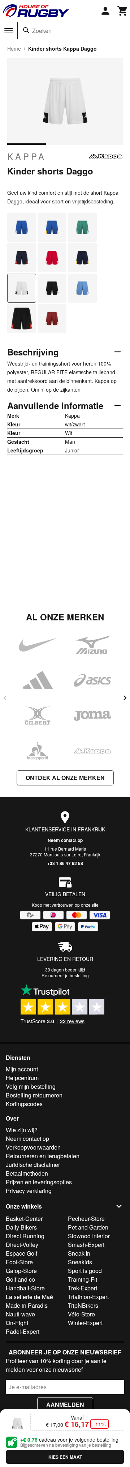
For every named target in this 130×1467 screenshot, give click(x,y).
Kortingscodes (24, 1104)
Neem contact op (65, 840)
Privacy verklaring (29, 1190)
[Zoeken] (26, 30)
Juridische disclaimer (33, 1164)
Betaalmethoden (27, 1173)
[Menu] (8, 30)
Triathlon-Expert (88, 1297)
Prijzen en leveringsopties (39, 1182)
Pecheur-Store (86, 1218)
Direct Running (25, 1236)
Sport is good (85, 1270)
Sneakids (80, 1262)
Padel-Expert (22, 1331)
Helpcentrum (22, 1078)
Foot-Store (19, 1262)
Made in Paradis (27, 1305)
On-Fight (17, 1323)
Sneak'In (79, 1253)
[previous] (5, 698)
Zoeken (42, 30)
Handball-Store (25, 1288)
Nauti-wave (20, 1314)
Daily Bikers (21, 1227)
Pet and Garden (88, 1227)
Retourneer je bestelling (65, 975)
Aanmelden (65, 1404)
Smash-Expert (86, 1244)
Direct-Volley (22, 1244)
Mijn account (22, 1069)
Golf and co (20, 1279)
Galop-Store (21, 1270)
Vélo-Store (81, 1314)
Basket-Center (24, 1218)
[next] (125, 698)
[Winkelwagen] (123, 11)
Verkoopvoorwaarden (33, 1147)
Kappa (26, 156)
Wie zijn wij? (22, 1130)
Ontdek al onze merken (65, 777)
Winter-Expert (85, 1323)
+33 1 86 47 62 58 (65, 863)
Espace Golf (21, 1253)
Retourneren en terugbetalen (42, 1156)
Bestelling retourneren (34, 1095)
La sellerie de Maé (29, 1297)
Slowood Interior (89, 1236)
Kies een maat (65, 1457)
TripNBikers (83, 1305)
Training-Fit (82, 1279)
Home (14, 48)
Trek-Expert (82, 1288)
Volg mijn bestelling (31, 1086)
